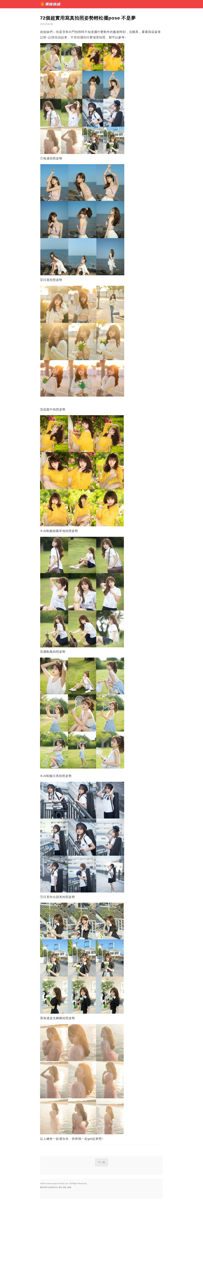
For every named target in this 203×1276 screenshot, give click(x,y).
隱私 (65, 1187)
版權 (69, 1187)
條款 (60, 1187)
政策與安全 (53, 1187)
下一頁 (101, 1162)
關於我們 (44, 1187)
